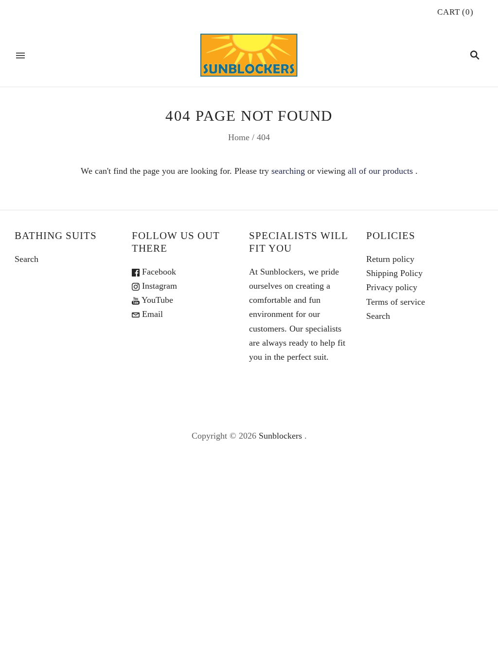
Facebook (158, 272)
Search (26, 259)
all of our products (380, 171)
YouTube (156, 300)
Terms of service (395, 302)
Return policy (390, 259)
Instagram (158, 286)
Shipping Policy (394, 273)
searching (288, 171)
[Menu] (20, 55)
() (455, 12)
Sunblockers (280, 436)
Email (151, 314)
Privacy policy (391, 287)
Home (238, 137)
